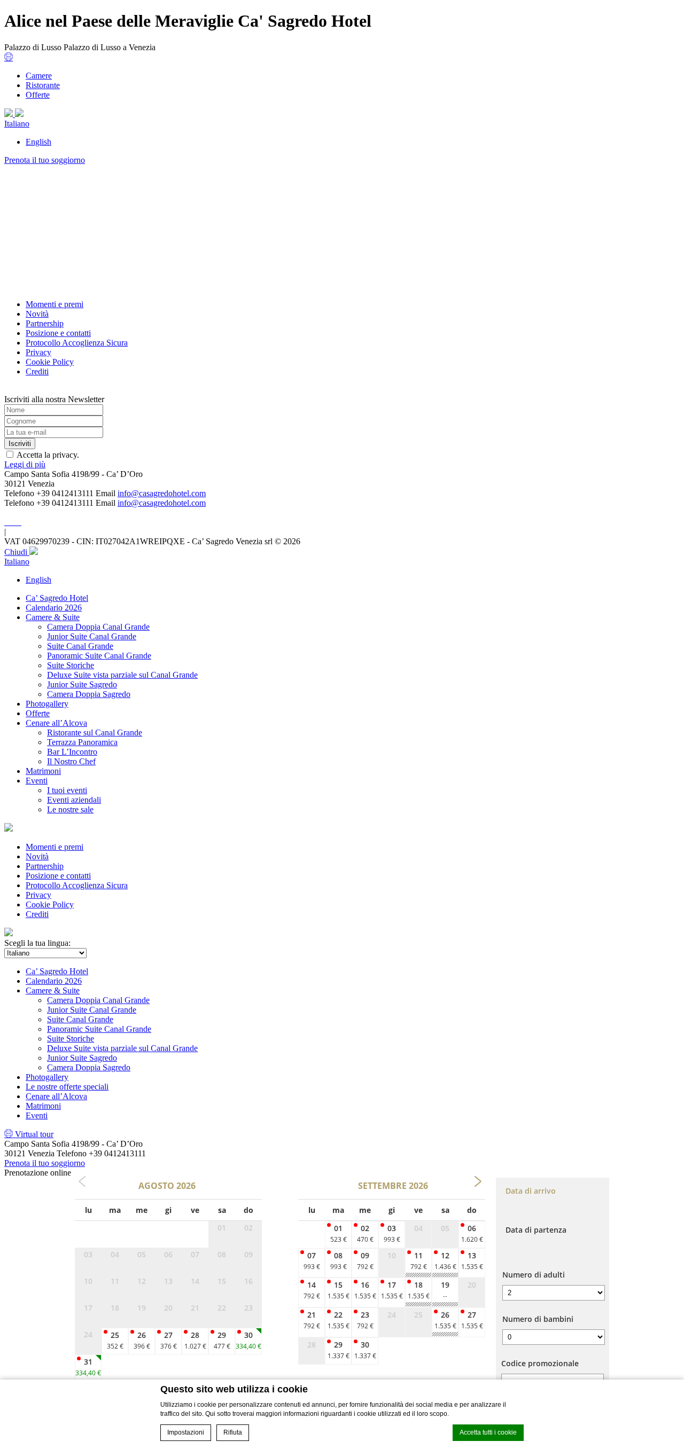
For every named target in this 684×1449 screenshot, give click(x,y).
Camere (39, 75)
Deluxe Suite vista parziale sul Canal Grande (122, 674)
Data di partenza (536, 1230)
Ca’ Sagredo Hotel (57, 597)
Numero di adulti (533, 1275)
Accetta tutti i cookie (488, 1432)
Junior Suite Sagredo (82, 684)
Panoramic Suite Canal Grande (99, 655)
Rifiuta (232, 1432)
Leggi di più (24, 464)
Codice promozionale (540, 1363)
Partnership (45, 323)
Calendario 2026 (54, 607)
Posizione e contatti (58, 333)
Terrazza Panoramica (82, 742)
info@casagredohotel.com (162, 493)
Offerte (38, 94)
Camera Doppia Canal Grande (98, 626)
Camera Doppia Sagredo (88, 694)
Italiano (16, 123)
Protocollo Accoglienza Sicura (77, 342)
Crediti (37, 371)
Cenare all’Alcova (56, 722)
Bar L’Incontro (72, 751)
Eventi (37, 780)
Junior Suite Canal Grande (91, 636)
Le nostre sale (70, 809)
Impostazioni (185, 1432)
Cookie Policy (50, 361)
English (38, 141)
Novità (37, 313)
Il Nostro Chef (71, 761)
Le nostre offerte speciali (67, 1086)
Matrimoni (43, 771)
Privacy (38, 352)
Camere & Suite (53, 617)
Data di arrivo (531, 1191)
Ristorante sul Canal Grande (94, 732)
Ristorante (43, 85)
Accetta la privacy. (48, 454)
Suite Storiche (70, 665)
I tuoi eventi (67, 790)
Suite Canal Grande (80, 646)
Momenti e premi (54, 304)
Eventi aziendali (74, 799)
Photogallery (47, 703)
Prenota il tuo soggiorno (44, 160)
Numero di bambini (537, 1319)
